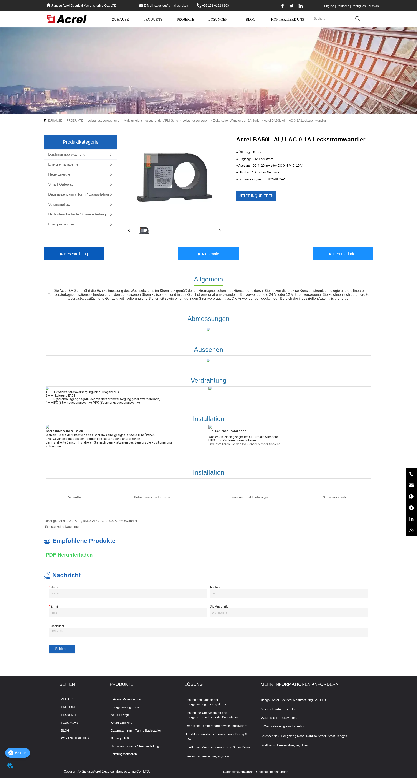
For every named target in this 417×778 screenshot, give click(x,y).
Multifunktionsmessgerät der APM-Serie (151, 120)
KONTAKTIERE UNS (287, 19)
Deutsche (342, 6)
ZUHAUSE (120, 19)
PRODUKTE (153, 19)
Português (359, 6)
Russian (373, 6)
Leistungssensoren (195, 120)
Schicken (62, 649)
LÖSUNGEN (218, 19)
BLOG (250, 19)
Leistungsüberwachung (103, 120)
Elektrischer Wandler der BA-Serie (236, 120)
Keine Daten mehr (68, 526)
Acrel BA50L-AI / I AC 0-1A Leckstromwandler (295, 120)
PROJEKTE (185, 19)
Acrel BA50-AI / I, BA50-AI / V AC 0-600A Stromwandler (97, 521)
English (329, 6)
